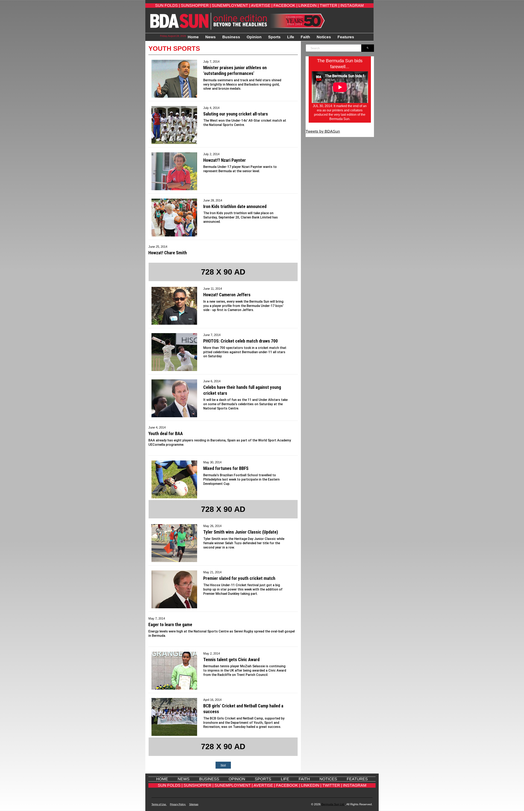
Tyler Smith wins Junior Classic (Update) (240, 532)
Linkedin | (308, 5)
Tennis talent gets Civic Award (231, 659)
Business (231, 37)
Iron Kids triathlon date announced (235, 206)
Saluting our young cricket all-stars (235, 114)
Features (346, 37)
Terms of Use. (159, 804)
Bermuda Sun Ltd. (333, 804)
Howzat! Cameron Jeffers (227, 294)
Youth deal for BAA (165, 433)
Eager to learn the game (170, 624)
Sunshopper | (196, 5)
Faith (305, 37)
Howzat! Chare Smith (167, 252)
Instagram (352, 5)
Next (223, 765)
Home (193, 37)
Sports (274, 37)
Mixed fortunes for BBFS (225, 468)
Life (290, 37)
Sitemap (193, 804)
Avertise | (261, 5)
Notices (324, 37)
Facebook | (285, 5)
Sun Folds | (167, 5)
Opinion (254, 37)
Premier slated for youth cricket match (239, 578)
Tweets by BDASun (323, 131)
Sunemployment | (231, 5)
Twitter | (329, 5)
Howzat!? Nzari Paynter (224, 160)
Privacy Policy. (178, 804)
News (210, 37)
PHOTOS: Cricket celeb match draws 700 (240, 341)
